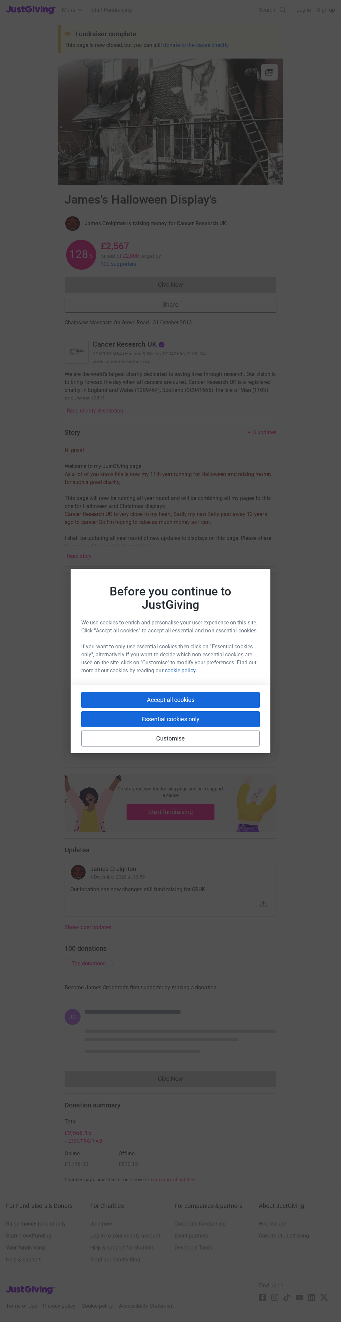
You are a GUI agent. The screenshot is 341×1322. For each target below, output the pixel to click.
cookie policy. (181, 670)
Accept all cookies (170, 699)
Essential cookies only (170, 719)
